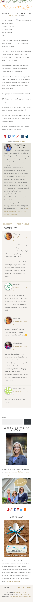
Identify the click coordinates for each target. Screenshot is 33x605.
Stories (17, 141)
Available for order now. (13, 581)
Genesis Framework (26, 596)
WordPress (14, 598)
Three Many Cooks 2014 (15, 596)
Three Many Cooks (25, 587)
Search (4, 417)
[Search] (27, 422)
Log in (19, 598)
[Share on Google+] (17, 136)
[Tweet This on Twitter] (13, 136)
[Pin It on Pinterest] (5, 136)
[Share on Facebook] (9, 136)
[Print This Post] (26, 136)
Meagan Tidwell (20, 592)
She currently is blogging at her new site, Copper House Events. (16, 211)
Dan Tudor (25, 594)
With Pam (22, 141)
